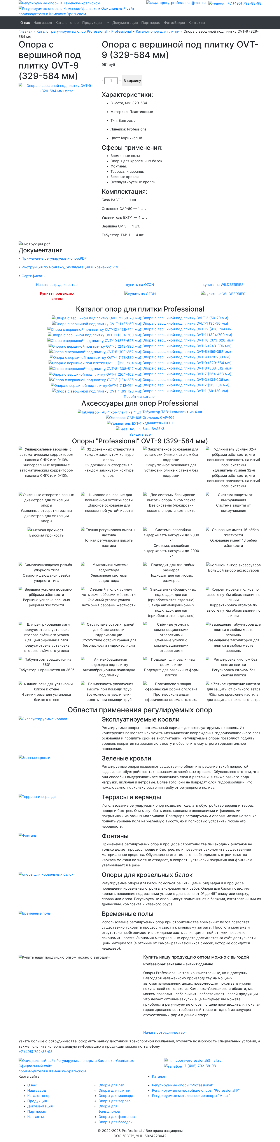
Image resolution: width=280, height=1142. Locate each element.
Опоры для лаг (111, 1085)
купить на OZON (140, 284)
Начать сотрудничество (57, 284)
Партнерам (151, 22)
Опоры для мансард (115, 1095)
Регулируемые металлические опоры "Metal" (191, 1095)
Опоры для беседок (115, 1122)
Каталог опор (67, 22)
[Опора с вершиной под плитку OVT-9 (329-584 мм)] (57, 88)
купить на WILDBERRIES (223, 284)
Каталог (159, 1076)
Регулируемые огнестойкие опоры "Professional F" (196, 1090)
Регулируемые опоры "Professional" (182, 1085)
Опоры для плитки (114, 1090)
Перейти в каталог (140, 396)
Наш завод (42, 22)
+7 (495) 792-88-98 (243, 3)
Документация (125, 22)
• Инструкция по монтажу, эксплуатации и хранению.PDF (69, 267)
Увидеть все (140, 434)
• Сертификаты (32, 276)
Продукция (92, 22)
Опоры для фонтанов (116, 1116)
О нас (25, 22)
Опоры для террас (114, 1101)
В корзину (132, 80)
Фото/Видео (174, 22)
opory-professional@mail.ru (182, 2)
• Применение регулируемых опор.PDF (53, 258)
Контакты (197, 22)
